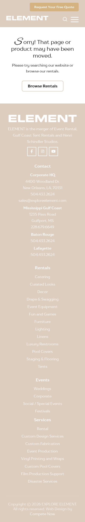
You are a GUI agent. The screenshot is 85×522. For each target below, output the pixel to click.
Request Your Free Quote (54, 7)
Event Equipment (42, 306)
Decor (42, 291)
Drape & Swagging (42, 299)
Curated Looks (42, 284)
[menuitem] (75, 19)
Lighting (42, 329)
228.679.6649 (42, 227)
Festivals (42, 411)
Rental (42, 428)
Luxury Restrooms (42, 344)
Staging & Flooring (43, 359)
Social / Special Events (42, 403)
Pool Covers (42, 351)
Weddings (42, 388)
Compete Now (42, 514)
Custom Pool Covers (42, 466)
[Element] (29, 18)
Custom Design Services (43, 436)
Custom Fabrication (42, 443)
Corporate (42, 396)
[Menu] (75, 19)
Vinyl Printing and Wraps (42, 458)
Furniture (42, 321)
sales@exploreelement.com (42, 200)
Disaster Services (42, 481)
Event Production (42, 451)
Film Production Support (42, 473)
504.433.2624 (43, 194)
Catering (42, 276)
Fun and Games (42, 314)
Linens (42, 336)
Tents (42, 366)
